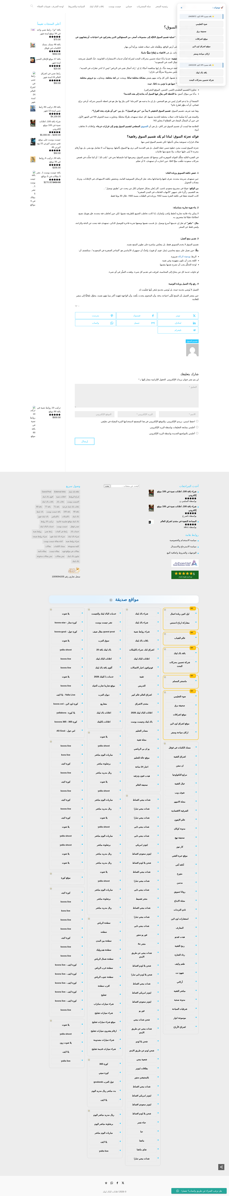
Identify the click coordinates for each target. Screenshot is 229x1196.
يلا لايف (103, 1100)
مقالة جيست (54, 551)
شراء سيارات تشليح (104, 1013)
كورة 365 (103, 1064)
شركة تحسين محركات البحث (179, 664)
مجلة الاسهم (179, 801)
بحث (107, 486)
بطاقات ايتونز (142, 1068)
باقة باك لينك (180, 653)
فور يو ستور (141, 935)
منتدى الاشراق (141, 704)
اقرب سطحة (104, 986)
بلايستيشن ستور (141, 1077)
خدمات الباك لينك (47, 526)
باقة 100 (67, 512)
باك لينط (40, 512)
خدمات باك (75, 531)
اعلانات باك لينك (104, 712)
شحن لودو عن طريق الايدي (141, 1050)
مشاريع (103, 704)
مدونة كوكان (179, 828)
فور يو (142, 1011)
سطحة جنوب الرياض (103, 977)
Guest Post (46, 492)
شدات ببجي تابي (141, 827)
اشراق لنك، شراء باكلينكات (141, 649)
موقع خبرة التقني (180, 856)
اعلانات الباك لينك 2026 (141, 712)
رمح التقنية (180, 946)
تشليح (103, 995)
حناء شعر (141, 1122)
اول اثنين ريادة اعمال (179, 614)
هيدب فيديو (180, 937)
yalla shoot (104, 745)
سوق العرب (103, 640)
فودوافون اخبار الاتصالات (142, 667)
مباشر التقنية (180, 991)
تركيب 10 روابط (47, 521)
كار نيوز (179, 847)
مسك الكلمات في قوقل (180, 747)
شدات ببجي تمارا (142, 808)
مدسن (180, 883)
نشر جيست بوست (103, 622)
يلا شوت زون (66, 1042)
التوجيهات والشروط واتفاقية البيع (181, 552)
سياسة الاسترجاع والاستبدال (183, 546)
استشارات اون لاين (179, 919)
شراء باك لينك (73, 536)
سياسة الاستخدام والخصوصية (183, 540)
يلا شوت (103, 736)
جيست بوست (62, 526)
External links (60, 492)
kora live (65, 755)
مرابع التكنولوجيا (179, 774)
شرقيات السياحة (179, 1009)
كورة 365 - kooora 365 (66, 721)
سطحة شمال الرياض (103, 959)
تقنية (142, 676)
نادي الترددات (180, 909)
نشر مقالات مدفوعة (44, 556)
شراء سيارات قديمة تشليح (104, 1049)
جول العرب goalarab (104, 1082)
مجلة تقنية (141, 740)
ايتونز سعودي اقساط (141, 854)
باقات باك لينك (47, 502)
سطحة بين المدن (104, 941)
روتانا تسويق (179, 892)
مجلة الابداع (179, 901)
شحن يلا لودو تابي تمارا (141, 974)
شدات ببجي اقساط (141, 800)
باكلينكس (55, 516)
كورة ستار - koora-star (66, 622)
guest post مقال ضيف (104, 631)
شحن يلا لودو (142, 1041)
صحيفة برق (179, 705)
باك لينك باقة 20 (103, 649)
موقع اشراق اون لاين (179, 723)
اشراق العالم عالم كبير (141, 694)
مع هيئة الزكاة (184, 256)
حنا (141, 1131)
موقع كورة (66, 878)
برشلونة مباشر (104, 763)
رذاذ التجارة (180, 955)
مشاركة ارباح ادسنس (180, 622)
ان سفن (180, 765)
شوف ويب (180, 792)
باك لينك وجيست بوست (142, 721)
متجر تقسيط (141, 899)
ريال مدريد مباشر (104, 772)
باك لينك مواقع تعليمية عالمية (68, 521)
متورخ (179, 873)
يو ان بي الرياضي (142, 749)
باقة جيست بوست (53, 512)
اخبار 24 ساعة (141, 767)
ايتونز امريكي (142, 845)
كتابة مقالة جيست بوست (53, 541)
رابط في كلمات (61, 531)
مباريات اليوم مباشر (104, 755)
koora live (66, 658)
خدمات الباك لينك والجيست (103, 613)
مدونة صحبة (179, 1000)
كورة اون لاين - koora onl (65, 704)
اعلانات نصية (61, 497)
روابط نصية (37, 531)
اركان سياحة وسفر (179, 732)
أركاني (180, 982)
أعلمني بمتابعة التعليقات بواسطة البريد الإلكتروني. (172, 427)
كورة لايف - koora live (66, 965)
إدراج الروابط (74, 497)
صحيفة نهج (180, 837)
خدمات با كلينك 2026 (104, 676)
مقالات (48, 546)
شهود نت (180, 973)
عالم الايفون (179, 820)
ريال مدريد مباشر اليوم (103, 1115)
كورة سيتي (104, 1073)
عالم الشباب (179, 638)
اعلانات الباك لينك (142, 658)
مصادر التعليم (142, 731)
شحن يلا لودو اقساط (141, 863)
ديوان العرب (103, 694)
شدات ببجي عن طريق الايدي (141, 955)
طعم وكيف (180, 964)
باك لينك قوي (43, 516)
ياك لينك (75, 561)
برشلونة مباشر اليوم (103, 1124)
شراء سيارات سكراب (104, 1004)
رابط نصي (48, 531)
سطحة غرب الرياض (104, 968)
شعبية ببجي (141, 1059)
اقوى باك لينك (47, 497)
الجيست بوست (73, 502)
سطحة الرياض (103, 923)
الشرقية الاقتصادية (179, 810)
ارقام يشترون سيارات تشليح (104, 1031)
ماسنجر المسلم (180, 681)
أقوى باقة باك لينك (103, 667)
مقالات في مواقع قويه (70, 551)
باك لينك (75, 516)
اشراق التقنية (180, 756)
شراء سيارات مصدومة (103, 1040)
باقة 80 (39, 507)
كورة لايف (65, 763)
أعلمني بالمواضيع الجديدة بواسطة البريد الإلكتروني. (172, 433)
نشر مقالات (59, 556)
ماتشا (141, 1140)
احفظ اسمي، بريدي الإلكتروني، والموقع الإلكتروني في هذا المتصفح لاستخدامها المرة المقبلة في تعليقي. (147, 421)
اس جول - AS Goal (66, 731)
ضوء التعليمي (180, 696)
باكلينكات (65, 516)
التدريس (142, 685)
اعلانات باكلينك (103, 721)
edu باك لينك (74, 492)
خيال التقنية (180, 783)
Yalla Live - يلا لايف (65, 694)
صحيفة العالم (142, 785)
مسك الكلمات (59, 546)
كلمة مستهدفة (73, 546)
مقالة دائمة (42, 551)
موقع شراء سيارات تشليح (103, 1022)
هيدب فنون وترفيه (142, 776)
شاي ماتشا (142, 1149)
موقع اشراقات (179, 714)
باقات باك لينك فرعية (70, 507)
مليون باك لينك (73, 556)
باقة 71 (56, 507)
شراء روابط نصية (142, 631)
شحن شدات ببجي (142, 1019)
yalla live (103, 1151)
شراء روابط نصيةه (40, 536)
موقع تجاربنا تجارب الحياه (103, 685)
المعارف (180, 928)
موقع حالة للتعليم (142, 757)
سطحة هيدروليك (103, 950)
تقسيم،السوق (192, 341)
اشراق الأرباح (180, 1027)
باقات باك (60, 502)
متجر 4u (142, 944)
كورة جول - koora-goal (66, 631)
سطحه (104, 932)
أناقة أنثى (179, 865)
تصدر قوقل (74, 526)
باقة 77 (48, 507)
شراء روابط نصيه (72, 541)
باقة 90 (76, 512)
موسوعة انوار (180, 1018)
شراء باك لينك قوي (57, 536)
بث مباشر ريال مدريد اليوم (104, 1091)
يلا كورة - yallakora (66, 712)
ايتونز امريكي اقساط (141, 992)
